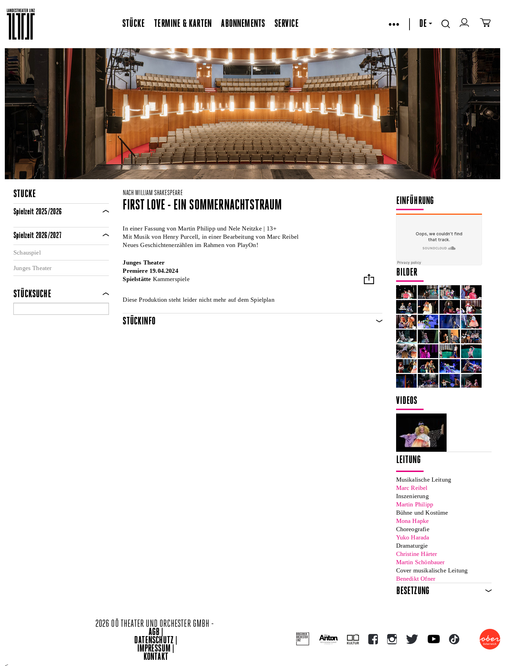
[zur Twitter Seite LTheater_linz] (412, 639)
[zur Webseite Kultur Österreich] (353, 639)
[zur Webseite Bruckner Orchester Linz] (303, 639)
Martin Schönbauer (420, 562)
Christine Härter (416, 553)
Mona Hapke (412, 520)
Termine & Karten (183, 24)
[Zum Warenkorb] (485, 24)
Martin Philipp (415, 504)
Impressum (153, 649)
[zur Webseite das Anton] (328, 639)
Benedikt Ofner (416, 578)
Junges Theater (32, 268)
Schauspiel (27, 252)
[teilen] (369, 279)
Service (286, 24)
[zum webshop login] (465, 24)
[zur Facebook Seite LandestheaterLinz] (373, 639)
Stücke (133, 24)
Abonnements (243, 24)
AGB (153, 632)
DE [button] (423, 24)
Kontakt (156, 657)
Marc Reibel (412, 487)
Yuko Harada (412, 537)
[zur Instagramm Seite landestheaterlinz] (392, 639)
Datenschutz (153, 640)
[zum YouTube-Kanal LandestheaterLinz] (434, 639)
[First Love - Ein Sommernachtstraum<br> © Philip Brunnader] (406, 292)
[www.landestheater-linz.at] (20, 24)
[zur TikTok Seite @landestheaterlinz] (454, 639)
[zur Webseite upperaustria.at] (490, 639)
